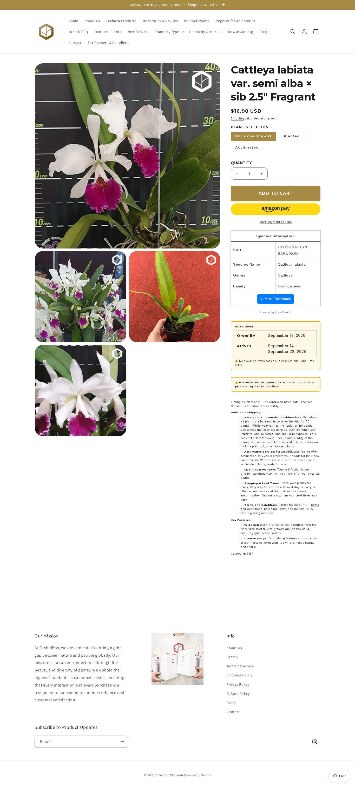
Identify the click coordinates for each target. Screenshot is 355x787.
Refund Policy (304, 508)
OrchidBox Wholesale (169, 775)
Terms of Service (240, 665)
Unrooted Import (253, 136)
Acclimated (247, 147)
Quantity (241, 163)
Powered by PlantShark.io (275, 312)
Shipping (237, 118)
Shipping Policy (275, 508)
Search (232, 656)
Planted (292, 136)
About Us (234, 647)
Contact (233, 711)
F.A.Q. (231, 702)
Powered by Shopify (197, 775)
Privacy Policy (238, 684)
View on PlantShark (275, 299)
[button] (169, 31)
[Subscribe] (122, 741)
